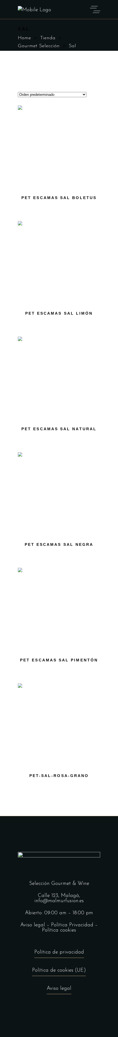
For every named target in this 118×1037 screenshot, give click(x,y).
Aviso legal (32, 925)
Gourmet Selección (39, 46)
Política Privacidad (72, 925)
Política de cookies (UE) (59, 970)
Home (24, 38)
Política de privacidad (59, 952)
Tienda (47, 38)
